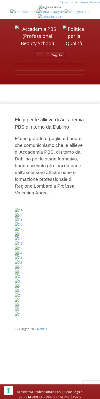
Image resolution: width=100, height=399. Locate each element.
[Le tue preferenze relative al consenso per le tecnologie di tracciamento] (8, 390)
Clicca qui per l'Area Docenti (79, 2)
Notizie (42, 329)
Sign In (57, 55)
